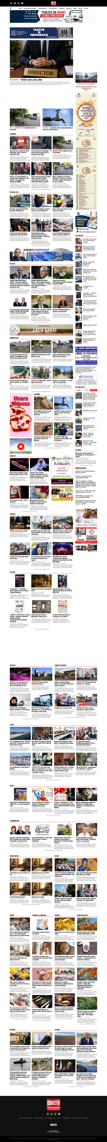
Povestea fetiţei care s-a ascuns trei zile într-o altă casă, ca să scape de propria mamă (64, 769)
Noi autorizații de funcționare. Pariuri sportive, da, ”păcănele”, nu (19, 382)
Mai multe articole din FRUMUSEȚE (42, 1020)
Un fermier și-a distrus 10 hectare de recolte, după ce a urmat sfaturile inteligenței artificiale (65, 1048)
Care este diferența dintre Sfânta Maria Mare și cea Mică (87, 873)
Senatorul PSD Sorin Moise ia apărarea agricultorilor (61, 310)
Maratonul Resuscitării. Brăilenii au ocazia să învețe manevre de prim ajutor (38, 502)
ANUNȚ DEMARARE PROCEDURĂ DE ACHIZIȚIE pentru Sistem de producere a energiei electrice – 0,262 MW (85, 502)
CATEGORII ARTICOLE (42, 8)
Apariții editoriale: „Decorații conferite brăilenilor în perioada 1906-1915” (62, 590)
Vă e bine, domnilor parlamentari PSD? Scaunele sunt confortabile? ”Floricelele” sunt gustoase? (20, 839)
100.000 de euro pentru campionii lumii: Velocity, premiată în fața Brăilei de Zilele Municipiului (62, 559)
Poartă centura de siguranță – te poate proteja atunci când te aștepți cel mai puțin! (41, 152)
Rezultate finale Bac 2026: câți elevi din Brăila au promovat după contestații (41, 532)
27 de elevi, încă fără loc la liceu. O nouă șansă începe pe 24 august (41, 558)
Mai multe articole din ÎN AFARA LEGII (41, 245)
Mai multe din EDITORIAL (86, 465)
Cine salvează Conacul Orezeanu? (40, 683)
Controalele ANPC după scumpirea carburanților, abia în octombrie (63, 438)
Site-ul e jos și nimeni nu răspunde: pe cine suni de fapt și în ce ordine (19, 983)
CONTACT (80, 8)
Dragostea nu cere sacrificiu (40, 873)
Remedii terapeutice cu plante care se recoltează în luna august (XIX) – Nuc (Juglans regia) (86, 1013)
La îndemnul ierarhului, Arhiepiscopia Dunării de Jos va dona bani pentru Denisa (85, 743)
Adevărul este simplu (38, 897)
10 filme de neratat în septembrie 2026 (41, 590)
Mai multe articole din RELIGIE (76, 909)
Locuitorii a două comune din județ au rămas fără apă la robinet (62, 412)
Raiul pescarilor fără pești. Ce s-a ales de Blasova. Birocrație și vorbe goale (42, 709)
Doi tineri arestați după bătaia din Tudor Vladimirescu (19, 210)
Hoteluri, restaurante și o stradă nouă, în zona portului (62, 381)
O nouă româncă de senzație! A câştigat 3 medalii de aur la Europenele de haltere (41, 804)
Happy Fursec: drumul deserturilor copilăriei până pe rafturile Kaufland (64, 983)
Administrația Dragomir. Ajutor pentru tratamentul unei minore (63, 742)
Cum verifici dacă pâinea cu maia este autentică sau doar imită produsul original (64, 958)
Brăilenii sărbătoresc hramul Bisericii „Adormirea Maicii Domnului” (63, 900)
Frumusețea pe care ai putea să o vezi (20, 873)
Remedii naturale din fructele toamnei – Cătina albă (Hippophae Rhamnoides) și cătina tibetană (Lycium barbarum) (86, 985)
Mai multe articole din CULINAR (64, 1019)
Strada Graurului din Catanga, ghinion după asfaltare (62, 355)
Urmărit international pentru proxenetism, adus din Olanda (19, 234)
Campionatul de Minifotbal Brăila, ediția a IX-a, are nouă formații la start (20, 804)
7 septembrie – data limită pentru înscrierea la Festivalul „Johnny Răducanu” (19, 590)
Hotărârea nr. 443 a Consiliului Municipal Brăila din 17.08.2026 (85, 471)
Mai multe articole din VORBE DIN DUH (31, 904)
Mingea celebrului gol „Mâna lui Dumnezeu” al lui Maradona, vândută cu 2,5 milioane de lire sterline (85, 804)
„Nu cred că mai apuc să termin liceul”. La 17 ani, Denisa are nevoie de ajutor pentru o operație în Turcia (42, 769)
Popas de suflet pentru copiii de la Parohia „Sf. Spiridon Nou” (86, 899)
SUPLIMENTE (61, 8)
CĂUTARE (86, 8)
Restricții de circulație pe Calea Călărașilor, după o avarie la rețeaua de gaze (19, 152)
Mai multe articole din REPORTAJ (31, 718)
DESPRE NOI (85, 1118)
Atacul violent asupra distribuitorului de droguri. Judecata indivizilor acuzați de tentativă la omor (40, 235)
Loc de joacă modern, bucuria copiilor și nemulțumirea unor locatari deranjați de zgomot (19, 356)
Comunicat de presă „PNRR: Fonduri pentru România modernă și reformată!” (85, 491)
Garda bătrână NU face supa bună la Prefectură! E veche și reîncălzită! (42, 839)
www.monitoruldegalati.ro (53, 1132)
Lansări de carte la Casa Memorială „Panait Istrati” (39, 615)
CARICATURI (68, 8)
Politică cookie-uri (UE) (50, 1118)
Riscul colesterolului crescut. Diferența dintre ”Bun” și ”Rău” (19, 473)
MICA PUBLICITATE (53, 8)
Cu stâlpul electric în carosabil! (62, 151)
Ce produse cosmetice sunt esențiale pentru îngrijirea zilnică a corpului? (42, 958)
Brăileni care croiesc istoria (63, 708)
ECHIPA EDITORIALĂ (67, 1118)
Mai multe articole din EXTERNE (75, 1086)
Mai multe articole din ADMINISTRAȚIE (41, 391)
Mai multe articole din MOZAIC (20, 1019)
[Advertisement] (41, 97)
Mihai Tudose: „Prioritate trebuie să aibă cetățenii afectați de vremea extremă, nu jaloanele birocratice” (41, 312)
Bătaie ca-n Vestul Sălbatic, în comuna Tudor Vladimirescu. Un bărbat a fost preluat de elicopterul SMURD (19, 179)
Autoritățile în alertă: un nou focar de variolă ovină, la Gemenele (42, 412)
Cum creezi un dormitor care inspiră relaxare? (18, 959)
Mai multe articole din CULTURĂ (41, 629)
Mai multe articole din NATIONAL (31, 1086)
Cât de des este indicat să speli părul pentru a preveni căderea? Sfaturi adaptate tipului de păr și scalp (42, 984)
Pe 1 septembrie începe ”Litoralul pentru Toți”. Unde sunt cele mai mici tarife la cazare (20, 743)
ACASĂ (20, 8)
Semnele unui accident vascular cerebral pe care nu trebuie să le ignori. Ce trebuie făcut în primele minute (39, 475)
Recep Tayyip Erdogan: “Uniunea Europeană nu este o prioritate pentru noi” (64, 1075)
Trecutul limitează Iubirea (17, 897)
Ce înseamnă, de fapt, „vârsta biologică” (19, 501)
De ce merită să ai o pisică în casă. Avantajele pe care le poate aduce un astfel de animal (20, 1009)
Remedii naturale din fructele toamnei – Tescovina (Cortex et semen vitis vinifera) (86, 958)
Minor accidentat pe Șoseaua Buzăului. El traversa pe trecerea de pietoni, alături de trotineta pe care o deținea (62, 179)
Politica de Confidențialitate (26, 1118)
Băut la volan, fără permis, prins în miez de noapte (62, 210)
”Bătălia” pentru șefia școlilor (19, 531)
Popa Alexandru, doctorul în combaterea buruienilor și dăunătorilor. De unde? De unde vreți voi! (63, 840)
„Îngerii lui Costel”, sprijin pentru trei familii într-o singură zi (86, 768)
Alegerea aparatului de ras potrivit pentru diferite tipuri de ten (42, 1011)
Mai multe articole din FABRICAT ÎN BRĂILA (76, 717)
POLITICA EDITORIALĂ (76, 1118)
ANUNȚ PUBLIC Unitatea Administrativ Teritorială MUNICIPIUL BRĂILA (84, 496)
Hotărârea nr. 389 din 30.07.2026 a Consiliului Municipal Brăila (83, 476)
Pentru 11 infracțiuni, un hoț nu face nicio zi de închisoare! (40, 210)
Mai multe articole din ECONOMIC (53, 448)
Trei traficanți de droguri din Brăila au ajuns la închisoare (61, 234)
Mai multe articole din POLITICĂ (41, 322)
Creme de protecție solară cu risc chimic (41, 933)
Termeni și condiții (38, 1118)
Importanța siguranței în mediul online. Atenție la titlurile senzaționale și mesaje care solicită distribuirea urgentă (40, 179)
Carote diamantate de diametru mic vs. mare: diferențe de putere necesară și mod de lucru (19, 933)
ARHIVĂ (74, 8)
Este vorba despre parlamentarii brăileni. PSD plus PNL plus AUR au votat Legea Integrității (19, 311)
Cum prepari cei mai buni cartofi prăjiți (64, 933)
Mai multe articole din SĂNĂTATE (29, 511)
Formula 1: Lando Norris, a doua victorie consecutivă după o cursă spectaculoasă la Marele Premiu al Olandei (64, 804)
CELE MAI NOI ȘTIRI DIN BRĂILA (30, 8)
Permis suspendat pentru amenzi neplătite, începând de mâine (42, 1047)
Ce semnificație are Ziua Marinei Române (19, 768)
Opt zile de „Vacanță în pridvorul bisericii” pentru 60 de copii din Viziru (41, 743)
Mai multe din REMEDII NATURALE (87, 1024)
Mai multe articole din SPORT (53, 815)
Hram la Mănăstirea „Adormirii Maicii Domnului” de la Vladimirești (65, 874)
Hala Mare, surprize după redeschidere (41, 381)
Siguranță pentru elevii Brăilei (19, 557)
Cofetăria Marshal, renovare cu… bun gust (86, 683)
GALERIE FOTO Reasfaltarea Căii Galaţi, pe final (40, 355)
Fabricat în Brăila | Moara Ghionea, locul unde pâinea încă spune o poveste (64, 683)
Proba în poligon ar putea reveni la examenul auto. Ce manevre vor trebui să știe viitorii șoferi (20, 1048)
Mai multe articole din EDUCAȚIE (41, 569)
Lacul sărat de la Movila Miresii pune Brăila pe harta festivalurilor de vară (19, 683)
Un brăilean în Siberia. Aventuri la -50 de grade (20, 709)
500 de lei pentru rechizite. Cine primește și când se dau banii (62, 532)
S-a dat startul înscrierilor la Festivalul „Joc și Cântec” (61, 615)
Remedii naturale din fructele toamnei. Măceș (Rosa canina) (86, 933)
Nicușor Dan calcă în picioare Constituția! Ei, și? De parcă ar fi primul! (85, 455)
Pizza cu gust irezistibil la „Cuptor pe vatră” (86, 709)
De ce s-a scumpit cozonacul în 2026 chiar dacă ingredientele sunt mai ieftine (64, 1009)
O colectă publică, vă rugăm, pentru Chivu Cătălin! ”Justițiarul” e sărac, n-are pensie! (86, 839)
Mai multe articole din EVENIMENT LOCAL (41, 189)
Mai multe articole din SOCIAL (54, 779)
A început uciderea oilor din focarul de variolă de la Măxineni (42, 438)
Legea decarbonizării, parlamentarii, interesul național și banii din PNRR (62, 282)
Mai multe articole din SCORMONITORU (53, 850)
